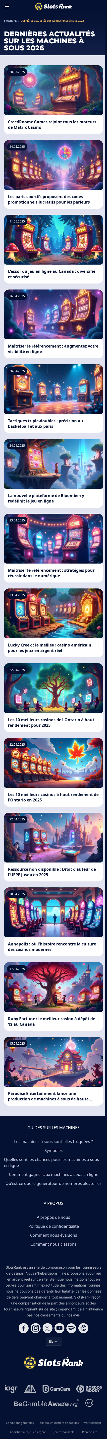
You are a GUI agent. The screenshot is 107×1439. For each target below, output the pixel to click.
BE (51, 1341)
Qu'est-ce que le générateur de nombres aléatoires (53, 1183)
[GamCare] (56, 1389)
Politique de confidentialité (53, 1226)
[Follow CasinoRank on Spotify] (71, 1328)
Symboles (54, 1150)
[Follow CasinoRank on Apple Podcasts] (83, 1328)
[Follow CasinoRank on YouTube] (59, 1328)
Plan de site (89, 1432)
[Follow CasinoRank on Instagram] (36, 1328)
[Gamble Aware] (46, 1403)
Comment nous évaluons (53, 1235)
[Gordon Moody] (89, 1389)
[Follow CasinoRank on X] (48, 1328)
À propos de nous (53, 1217)
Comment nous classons (53, 1244)
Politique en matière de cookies (58, 1423)
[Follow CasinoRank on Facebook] (24, 1328)
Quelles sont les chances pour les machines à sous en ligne (51, 1162)
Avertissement (92, 1423)
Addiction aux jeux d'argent (28, 1432)
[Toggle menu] (7, 6)
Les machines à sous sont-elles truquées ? (53, 1141)
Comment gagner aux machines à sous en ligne (53, 1174)
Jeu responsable (64, 1432)
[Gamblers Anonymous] (30, 1389)
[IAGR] (11, 1389)
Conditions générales (20, 1423)
